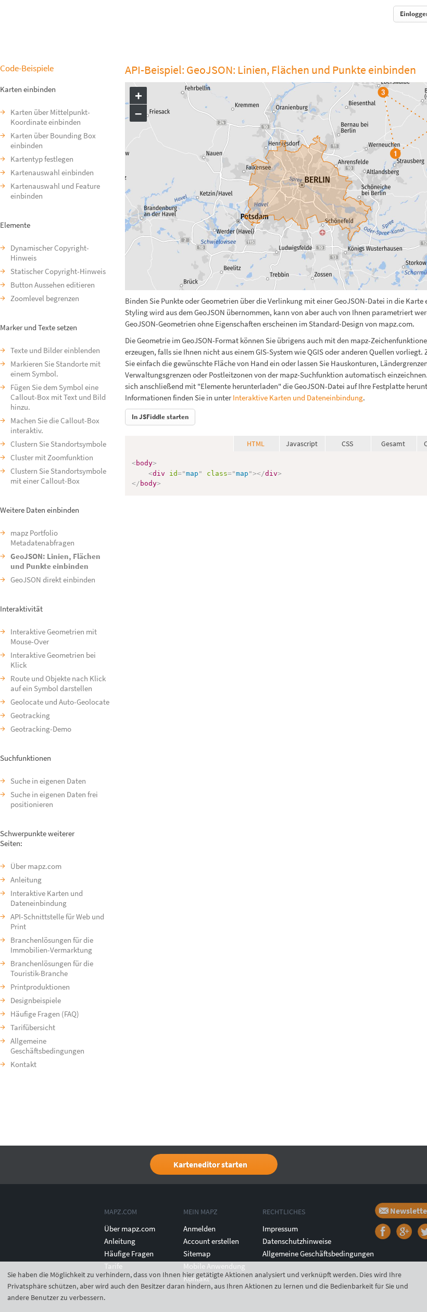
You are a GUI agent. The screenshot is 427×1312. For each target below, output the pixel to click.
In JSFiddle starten (160, 416)
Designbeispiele (35, 1000)
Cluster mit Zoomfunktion (51, 457)
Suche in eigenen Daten (48, 781)
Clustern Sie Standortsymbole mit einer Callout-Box (58, 476)
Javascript (302, 443)
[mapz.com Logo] (24, 13)
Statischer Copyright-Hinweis (58, 271)
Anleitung (26, 880)
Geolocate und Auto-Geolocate (59, 702)
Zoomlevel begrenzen (44, 298)
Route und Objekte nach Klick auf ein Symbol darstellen (58, 683)
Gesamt (393, 443)
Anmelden (199, 1228)
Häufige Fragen (129, 1253)
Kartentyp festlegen (41, 159)
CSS (347, 443)
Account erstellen (211, 1241)
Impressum (280, 1228)
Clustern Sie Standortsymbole (58, 444)
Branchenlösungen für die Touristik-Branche (51, 968)
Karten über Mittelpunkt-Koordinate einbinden (50, 117)
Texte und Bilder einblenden (55, 350)
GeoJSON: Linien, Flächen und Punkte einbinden (55, 561)
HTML (256, 443)
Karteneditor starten (210, 1164)
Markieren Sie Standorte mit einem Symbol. (55, 369)
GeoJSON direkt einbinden (52, 579)
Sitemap (196, 1253)
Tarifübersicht (32, 1027)
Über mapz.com (35, 866)
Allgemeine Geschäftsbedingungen (47, 1046)
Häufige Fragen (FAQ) (44, 1014)
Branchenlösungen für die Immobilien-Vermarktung (51, 945)
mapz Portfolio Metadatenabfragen (42, 538)
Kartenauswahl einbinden (52, 172)
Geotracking (30, 715)
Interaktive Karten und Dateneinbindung (46, 898)
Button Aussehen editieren (52, 285)
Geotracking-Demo (40, 729)
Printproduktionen (40, 987)
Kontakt (23, 1064)
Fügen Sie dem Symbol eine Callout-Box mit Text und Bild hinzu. (58, 397)
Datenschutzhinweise (296, 1241)
